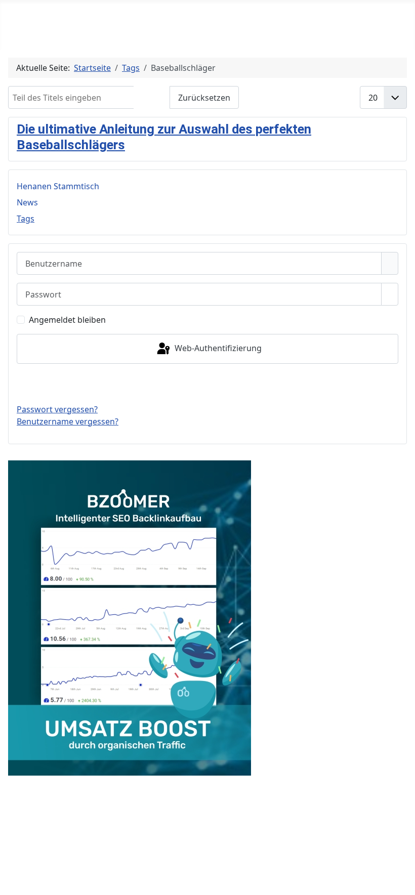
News (27, 202)
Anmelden (207, 383)
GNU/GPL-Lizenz (210, 825)
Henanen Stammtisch (58, 186)
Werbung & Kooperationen (205, 840)
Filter (151, 97)
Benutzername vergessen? (67, 421)
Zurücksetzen (204, 97)
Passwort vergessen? (57, 409)
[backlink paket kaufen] (129, 616)
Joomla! (91, 825)
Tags (25, 218)
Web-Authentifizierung (217, 348)
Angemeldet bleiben (67, 319)
